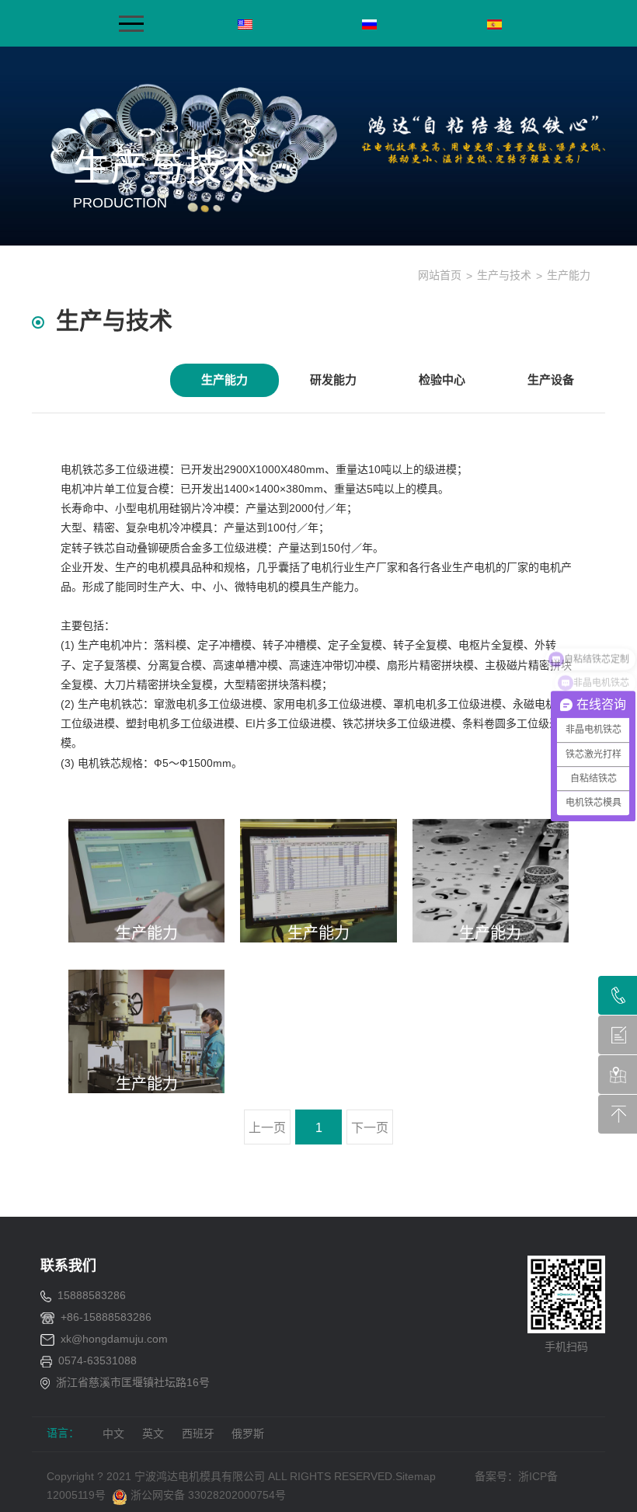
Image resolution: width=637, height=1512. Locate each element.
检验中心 (442, 379)
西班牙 (198, 1433)
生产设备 (550, 379)
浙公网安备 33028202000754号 (206, 1495)
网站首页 (439, 275)
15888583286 (91, 1295)
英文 (153, 1433)
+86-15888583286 (106, 1317)
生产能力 (224, 379)
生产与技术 (504, 275)
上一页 (267, 1127)
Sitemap (415, 1476)
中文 (113, 1433)
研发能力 (333, 379)
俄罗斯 (247, 1433)
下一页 (369, 1127)
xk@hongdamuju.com (114, 1339)
